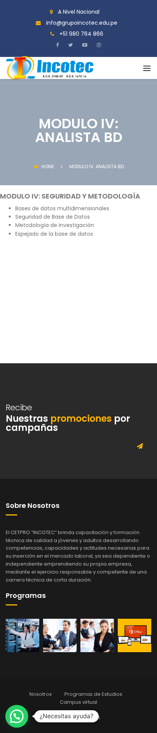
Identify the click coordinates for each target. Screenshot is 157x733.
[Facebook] (59, 45)
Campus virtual (78, 702)
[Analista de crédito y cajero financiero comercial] (60, 634)
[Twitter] (69, 45)
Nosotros (40, 694)
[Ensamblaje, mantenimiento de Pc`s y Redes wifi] (22, 634)
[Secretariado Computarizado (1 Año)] (97, 634)
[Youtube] (84, 45)
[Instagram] (98, 45)
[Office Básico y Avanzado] (134, 634)
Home (48, 166)
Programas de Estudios (93, 694)
